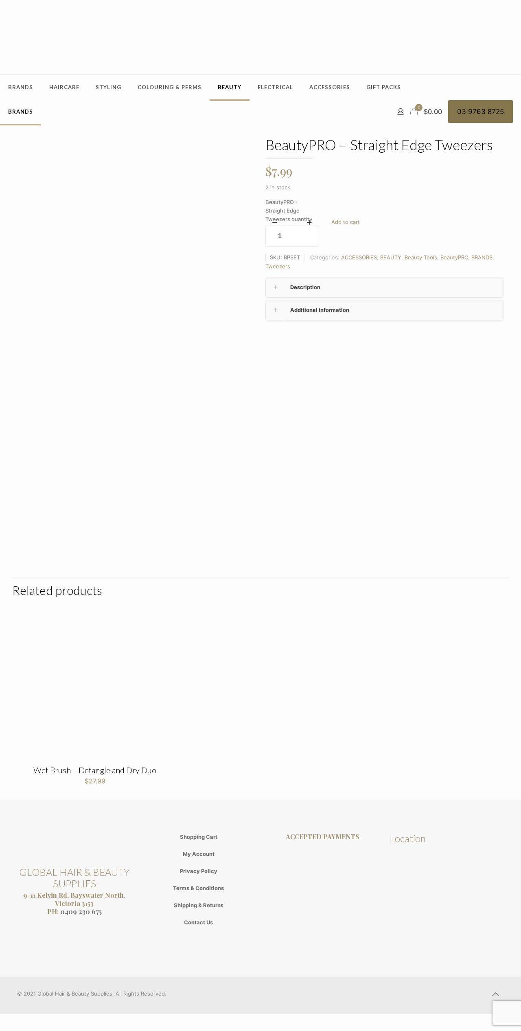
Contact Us (198, 922)
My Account (199, 854)
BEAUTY (390, 257)
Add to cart (345, 222)
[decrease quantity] (274, 222)
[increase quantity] (309, 222)
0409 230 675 (81, 911)
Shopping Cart (198, 837)
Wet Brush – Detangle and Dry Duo (94, 770)
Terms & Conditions (198, 888)
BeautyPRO (454, 257)
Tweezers (277, 266)
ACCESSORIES (359, 257)
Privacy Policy (198, 871)
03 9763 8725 (480, 111)
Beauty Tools (421, 257)
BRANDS (482, 257)
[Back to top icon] (495, 994)
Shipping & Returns (198, 905)
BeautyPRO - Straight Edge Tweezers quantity (288, 210)
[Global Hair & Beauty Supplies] (260, 37)
